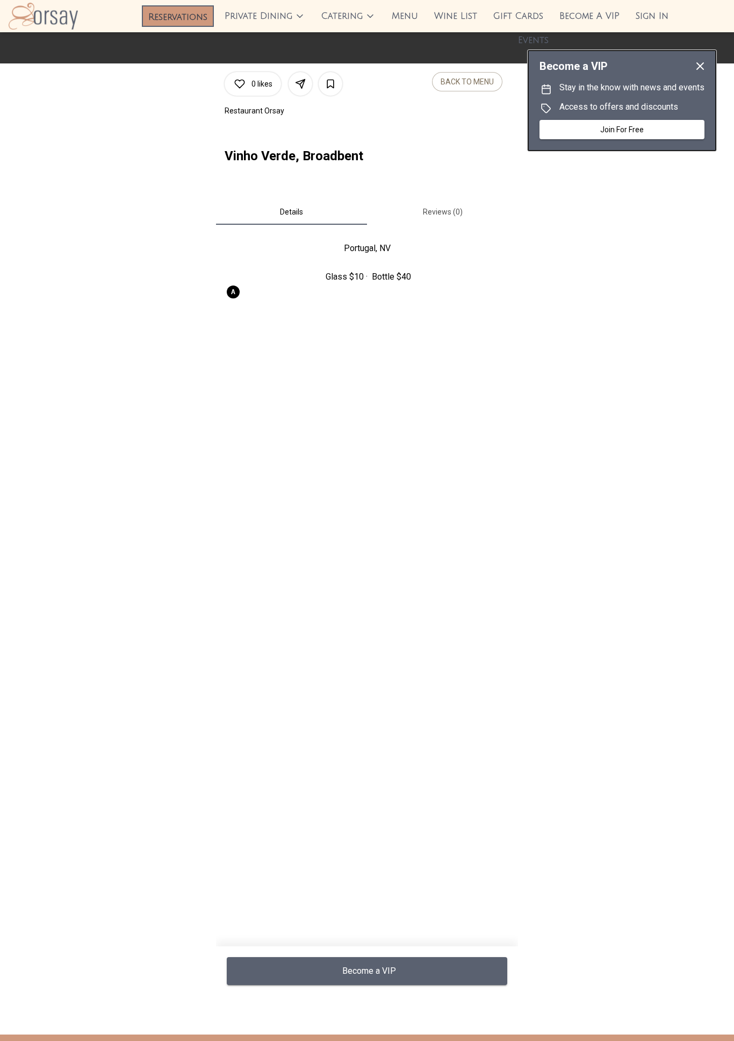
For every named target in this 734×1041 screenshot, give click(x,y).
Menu (405, 16)
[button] (265, 16)
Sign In (652, 16)
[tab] (291, 212)
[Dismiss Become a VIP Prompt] (700, 66)
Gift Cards (518, 16)
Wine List (455, 16)
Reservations (177, 17)
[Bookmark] (330, 84)
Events (533, 40)
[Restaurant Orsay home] (57, 16)
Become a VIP (589, 16)
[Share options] (300, 84)
